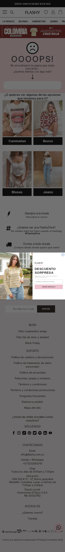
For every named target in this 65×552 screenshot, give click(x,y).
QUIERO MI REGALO (48, 287)
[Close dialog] (62, 254)
